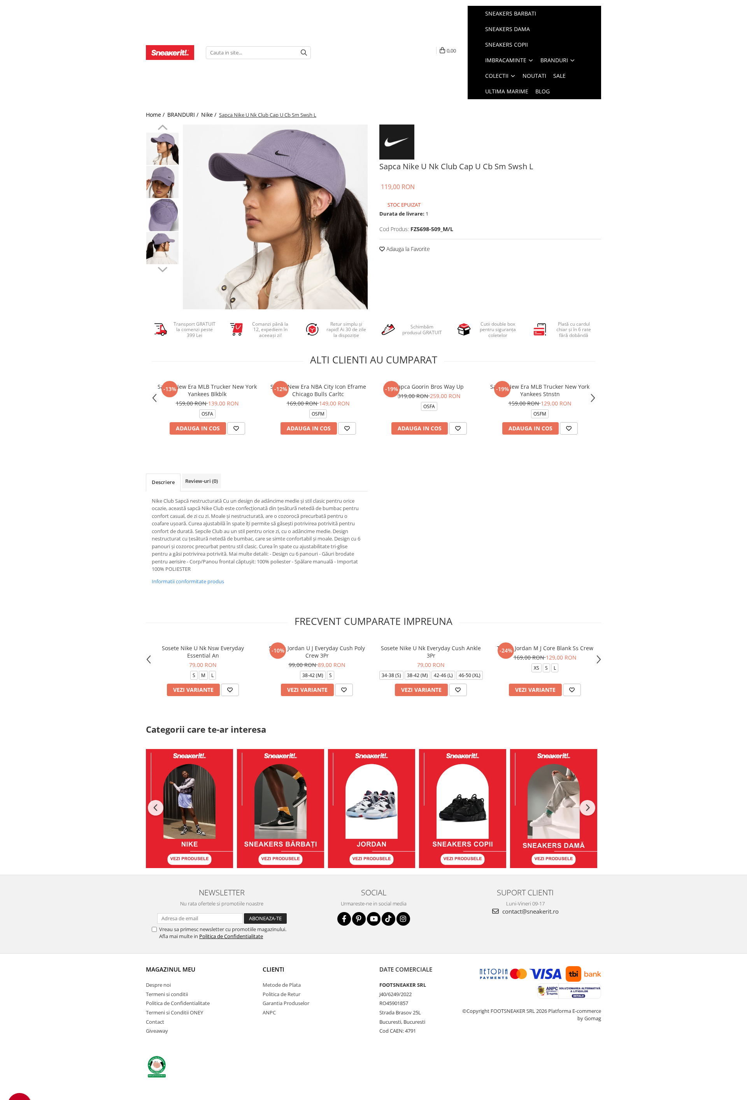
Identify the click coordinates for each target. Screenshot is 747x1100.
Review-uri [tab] (201, 480)
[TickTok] (388, 919)
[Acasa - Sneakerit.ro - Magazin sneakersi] (170, 52)
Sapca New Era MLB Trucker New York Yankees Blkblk (207, 390)
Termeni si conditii (167, 994)
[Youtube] (374, 919)
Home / (156, 114)
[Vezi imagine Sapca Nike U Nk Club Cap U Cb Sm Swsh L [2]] (162, 215)
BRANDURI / (183, 114)
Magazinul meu (170, 969)
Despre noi (158, 984)
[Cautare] (304, 52)
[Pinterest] (359, 919)
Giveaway (157, 1030)
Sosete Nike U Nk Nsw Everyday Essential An (203, 651)
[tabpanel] (275, 217)
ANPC (269, 1012)
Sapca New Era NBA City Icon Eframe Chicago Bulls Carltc (318, 390)
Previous (162, 128)
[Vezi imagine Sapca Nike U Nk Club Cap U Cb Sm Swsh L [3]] (162, 248)
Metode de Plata (282, 984)
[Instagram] (403, 919)
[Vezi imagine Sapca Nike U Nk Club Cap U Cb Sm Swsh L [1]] (162, 182)
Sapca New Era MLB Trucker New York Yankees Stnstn (539, 390)
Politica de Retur (281, 994)
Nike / (209, 114)
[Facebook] (344, 919)
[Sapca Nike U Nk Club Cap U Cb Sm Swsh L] (275, 217)
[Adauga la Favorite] (236, 428)
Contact (155, 1021)
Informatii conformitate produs (188, 581)
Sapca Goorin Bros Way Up (429, 386)
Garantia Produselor (286, 1003)
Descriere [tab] (163, 482)
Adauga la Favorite (407, 249)
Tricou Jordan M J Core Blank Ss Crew (545, 648)
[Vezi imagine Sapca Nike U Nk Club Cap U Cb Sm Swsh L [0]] (162, 149)
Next (162, 268)
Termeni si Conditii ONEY (174, 1012)
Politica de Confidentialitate (231, 936)
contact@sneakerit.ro (530, 911)
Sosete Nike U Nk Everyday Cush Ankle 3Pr (431, 651)
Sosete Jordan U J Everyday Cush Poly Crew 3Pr (317, 651)
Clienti (273, 969)
